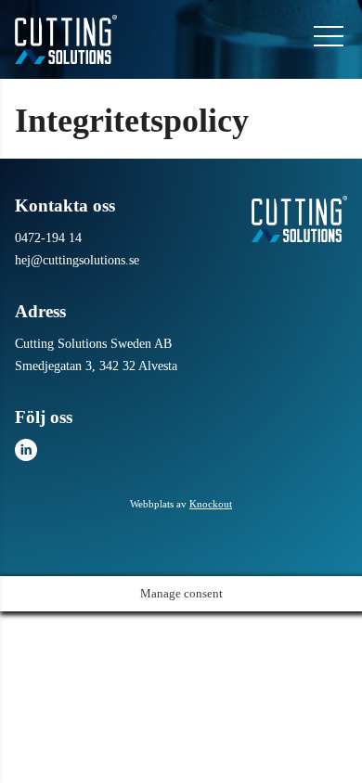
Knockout (210, 503)
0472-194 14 (48, 238)
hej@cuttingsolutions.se (77, 260)
